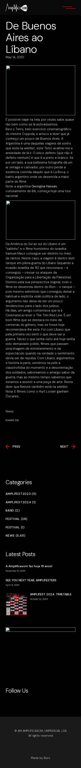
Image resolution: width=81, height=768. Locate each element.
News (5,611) (15, 535)
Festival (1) (15, 527)
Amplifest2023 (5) (21, 494)
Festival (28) (16, 519)
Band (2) (13, 510)
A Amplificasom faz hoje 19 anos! (29, 566)
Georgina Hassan (44, 186)
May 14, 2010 (15, 57)
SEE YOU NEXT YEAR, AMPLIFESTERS (31, 580)
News (10, 411)
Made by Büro (40, 758)
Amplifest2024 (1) (21, 502)
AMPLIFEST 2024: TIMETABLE (50, 594)
